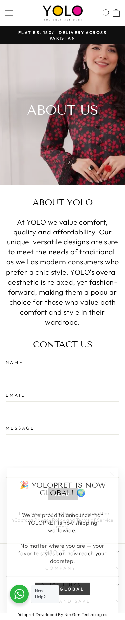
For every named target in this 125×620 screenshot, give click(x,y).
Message (20, 428)
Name (14, 362)
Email (15, 395)
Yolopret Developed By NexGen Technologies (62, 614)
